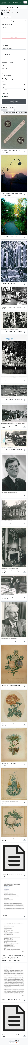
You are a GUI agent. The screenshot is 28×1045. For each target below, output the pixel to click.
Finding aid (4, 68)
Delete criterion (14, 37)
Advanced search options (9, 21)
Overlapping (6, 96)
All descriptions (7, 75)
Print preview (5, 107)
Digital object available (7, 62)
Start (3, 81)
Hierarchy (13, 107)
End (3, 87)
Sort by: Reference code (9, 112)
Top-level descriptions (8, 74)
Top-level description (7, 48)
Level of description (6, 57)
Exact (4, 98)
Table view (11, 110)
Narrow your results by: (14, 7)
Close (9, 10)
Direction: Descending (21, 112)
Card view (5, 110)
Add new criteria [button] (7, 42)
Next (17, 1042)
